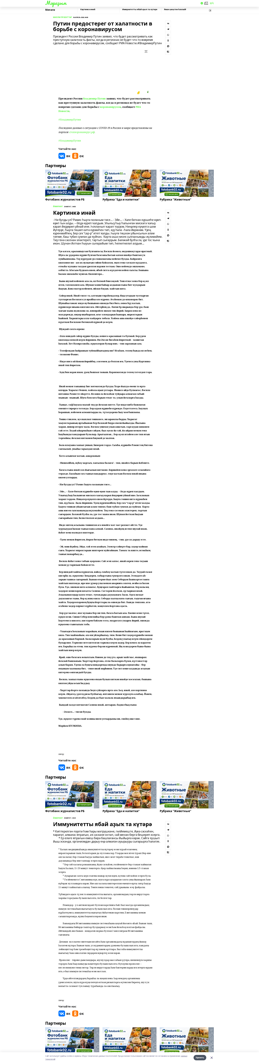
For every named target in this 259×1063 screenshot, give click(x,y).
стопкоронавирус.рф (81, 132)
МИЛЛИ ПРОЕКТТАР (62, 17)
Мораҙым (55, 3)
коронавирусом (110, 106)
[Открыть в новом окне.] (64, 156)
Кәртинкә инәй (87, 9)
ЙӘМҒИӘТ (58, 206)
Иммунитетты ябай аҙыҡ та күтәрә (139, 9)
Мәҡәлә (50, 9)
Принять (200, 1057)
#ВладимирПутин (69, 119)
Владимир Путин (94, 98)
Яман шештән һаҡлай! (175, 9)
